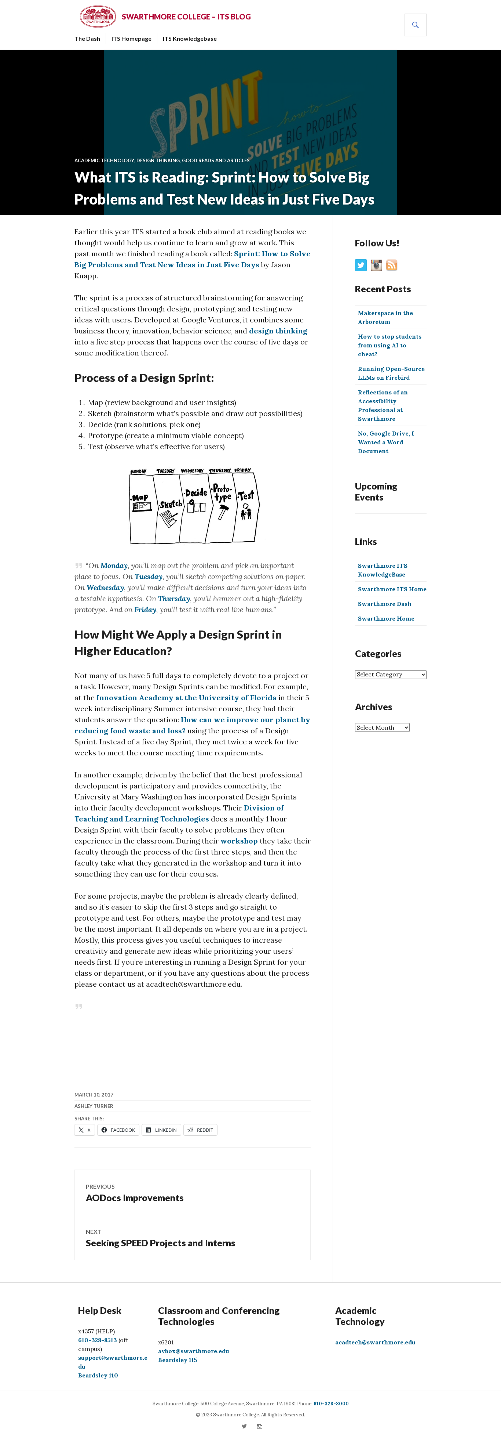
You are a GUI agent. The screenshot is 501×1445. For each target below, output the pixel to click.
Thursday (173, 598)
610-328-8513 (97, 1340)
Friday (144, 609)
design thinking (278, 330)
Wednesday (104, 587)
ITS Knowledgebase (190, 38)
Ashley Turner (93, 1106)
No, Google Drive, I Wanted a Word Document (386, 442)
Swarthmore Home (386, 618)
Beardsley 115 (177, 1359)
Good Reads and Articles (216, 160)
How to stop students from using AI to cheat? (389, 345)
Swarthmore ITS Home (392, 589)
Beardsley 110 (98, 1375)
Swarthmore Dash (385, 603)
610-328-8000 (331, 1404)
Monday (113, 565)
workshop (239, 840)
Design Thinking (158, 160)
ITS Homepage (131, 38)
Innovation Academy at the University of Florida (186, 697)
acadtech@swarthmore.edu (375, 1342)
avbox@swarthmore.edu (193, 1351)
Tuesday (147, 576)
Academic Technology (104, 160)
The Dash (87, 38)
